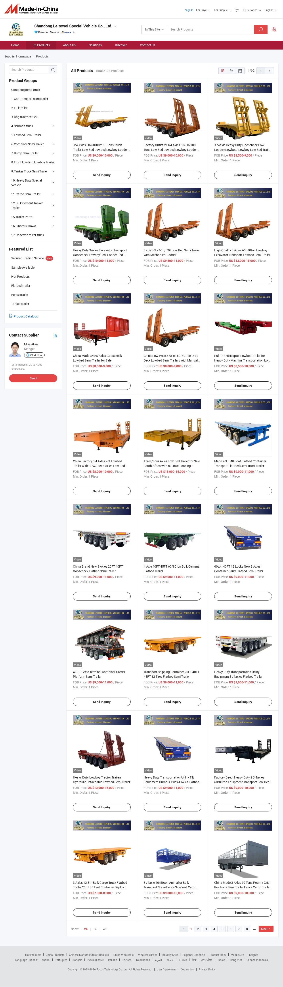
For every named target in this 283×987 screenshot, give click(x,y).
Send (33, 378)
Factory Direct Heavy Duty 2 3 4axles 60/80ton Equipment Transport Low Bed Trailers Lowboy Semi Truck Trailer (242, 782)
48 (105, 929)
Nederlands (143, 960)
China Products (55, 954)
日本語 (183, 960)
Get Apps (252, 10)
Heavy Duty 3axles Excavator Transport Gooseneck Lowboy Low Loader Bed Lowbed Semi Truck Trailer (100, 255)
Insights (253, 954)
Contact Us (147, 45)
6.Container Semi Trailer (27, 144)
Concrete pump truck (25, 90)
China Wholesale (123, 954)
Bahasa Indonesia (257, 960)
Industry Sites (170, 954)
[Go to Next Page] (269, 70)
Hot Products (33, 954)
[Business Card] (55, 335)
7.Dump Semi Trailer (24, 153)
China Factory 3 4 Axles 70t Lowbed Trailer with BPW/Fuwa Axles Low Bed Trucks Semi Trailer (99, 465)
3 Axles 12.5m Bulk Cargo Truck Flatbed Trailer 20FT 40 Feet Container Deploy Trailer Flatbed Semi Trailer (100, 887)
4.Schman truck (22, 126)
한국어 (170, 960)
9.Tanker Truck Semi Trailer (29, 171)
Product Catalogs (26, 316)
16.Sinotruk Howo (23, 226)
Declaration (187, 969)
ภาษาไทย (206, 960)
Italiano (112, 960)
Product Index (218, 954)
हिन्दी (194, 960)
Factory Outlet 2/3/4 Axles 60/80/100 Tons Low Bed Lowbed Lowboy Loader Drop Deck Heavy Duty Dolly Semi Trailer (171, 149)
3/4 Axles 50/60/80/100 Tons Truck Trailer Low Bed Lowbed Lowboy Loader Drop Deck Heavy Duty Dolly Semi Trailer (100, 149)
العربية (158, 960)
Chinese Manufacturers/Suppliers (89, 954)
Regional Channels (194, 954)
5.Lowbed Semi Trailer (26, 135)
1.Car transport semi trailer (29, 99)
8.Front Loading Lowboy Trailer (32, 162)
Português (61, 960)
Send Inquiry (102, 175)
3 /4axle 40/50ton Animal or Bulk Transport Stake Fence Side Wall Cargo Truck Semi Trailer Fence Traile (170, 887)
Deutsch (127, 960)
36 (95, 929)
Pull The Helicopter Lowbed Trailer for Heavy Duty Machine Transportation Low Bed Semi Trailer (242, 360)
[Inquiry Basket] (237, 10)
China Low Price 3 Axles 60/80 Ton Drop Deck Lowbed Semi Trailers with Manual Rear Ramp (171, 360)
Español (45, 960)
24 (86, 929)
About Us (69, 45)
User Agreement (166, 969)
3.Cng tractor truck (24, 117)
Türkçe (221, 960)
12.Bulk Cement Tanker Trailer (27, 205)
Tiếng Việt (235, 960)
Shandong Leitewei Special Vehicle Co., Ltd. (73, 26)
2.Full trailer (19, 108)
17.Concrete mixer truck (27, 235)
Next (264, 929)
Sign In (189, 10)
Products (43, 45)
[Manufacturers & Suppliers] (32, 9)
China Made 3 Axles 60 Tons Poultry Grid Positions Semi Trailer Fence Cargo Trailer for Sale (242, 887)
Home (15, 45)
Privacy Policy (207, 969)
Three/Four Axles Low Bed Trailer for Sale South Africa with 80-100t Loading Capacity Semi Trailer (172, 465)
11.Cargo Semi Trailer (25, 194)
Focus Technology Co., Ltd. (112, 969)
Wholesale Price (147, 954)
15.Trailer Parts (21, 217)
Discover (121, 45)
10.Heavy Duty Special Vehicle (26, 182)
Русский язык (95, 960)
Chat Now (36, 355)
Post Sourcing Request (274, 29)
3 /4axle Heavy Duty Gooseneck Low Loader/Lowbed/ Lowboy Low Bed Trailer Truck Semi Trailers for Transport (242, 149)
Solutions (95, 45)
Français (77, 960)
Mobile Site (237, 954)
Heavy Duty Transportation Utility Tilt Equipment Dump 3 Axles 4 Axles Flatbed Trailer (171, 782)
